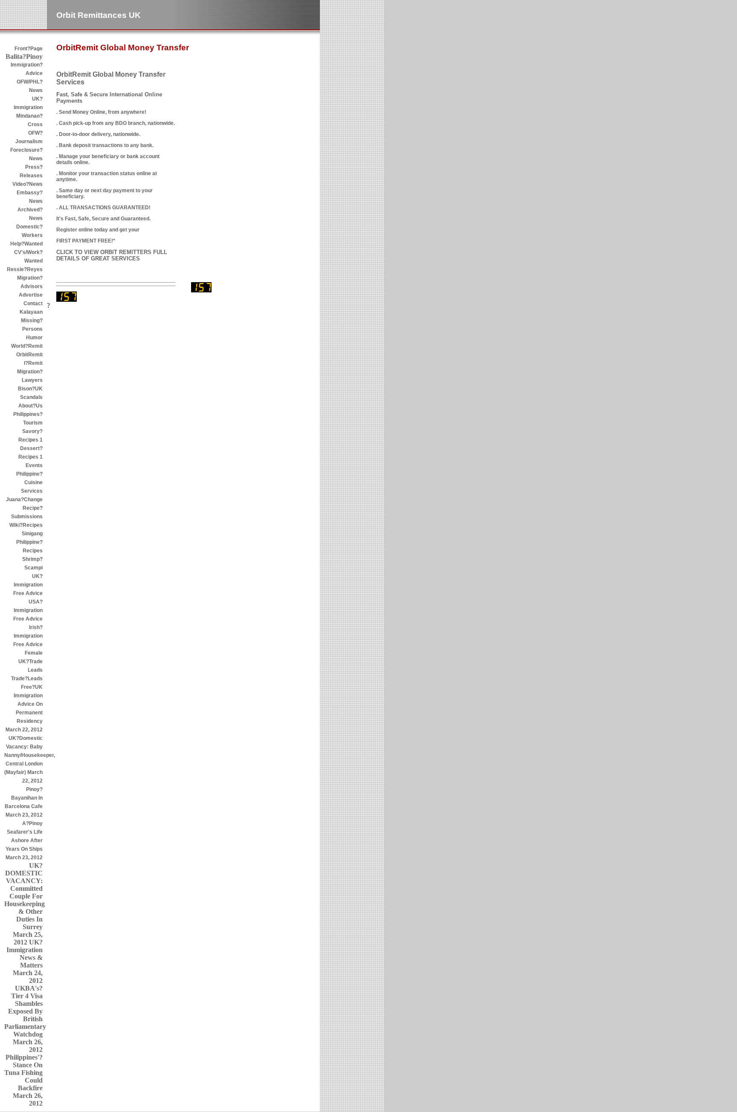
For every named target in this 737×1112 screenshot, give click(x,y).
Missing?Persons (32, 325)
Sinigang (32, 534)
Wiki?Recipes (26, 525)
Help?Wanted (26, 244)
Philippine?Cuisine (29, 478)
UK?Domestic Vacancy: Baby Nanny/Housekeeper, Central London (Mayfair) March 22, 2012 (23, 759)
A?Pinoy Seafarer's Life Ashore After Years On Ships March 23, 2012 (24, 840)
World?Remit (27, 346)
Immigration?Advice (27, 69)
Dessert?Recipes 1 (30, 452)
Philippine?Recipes (29, 546)
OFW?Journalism (29, 137)
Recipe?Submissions (27, 512)
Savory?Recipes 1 (30, 435)
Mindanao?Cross (29, 120)
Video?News (27, 184)
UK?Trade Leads (30, 666)
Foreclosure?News (26, 154)
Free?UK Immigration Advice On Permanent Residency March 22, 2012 (24, 708)
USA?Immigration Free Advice (28, 610)
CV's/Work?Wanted (28, 256)
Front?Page (29, 49)
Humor (34, 338)
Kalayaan (31, 312)
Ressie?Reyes (25, 269)
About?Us (30, 406)
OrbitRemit (29, 355)
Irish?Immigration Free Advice (28, 635)
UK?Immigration (28, 103)
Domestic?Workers (29, 231)
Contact (33, 303)
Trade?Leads (27, 679)
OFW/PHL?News (30, 86)
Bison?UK (30, 389)
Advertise (31, 295)
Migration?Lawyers (30, 376)
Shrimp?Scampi (32, 563)
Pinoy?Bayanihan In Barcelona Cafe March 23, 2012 (24, 802)
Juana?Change (24, 500)
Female (34, 653)
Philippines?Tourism (28, 418)
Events (34, 465)
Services (32, 491)
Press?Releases (31, 171)
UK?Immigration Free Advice (28, 584)
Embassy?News (30, 197)
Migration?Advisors (30, 282)
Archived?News (30, 214)
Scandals (31, 397)
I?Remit (33, 363)
